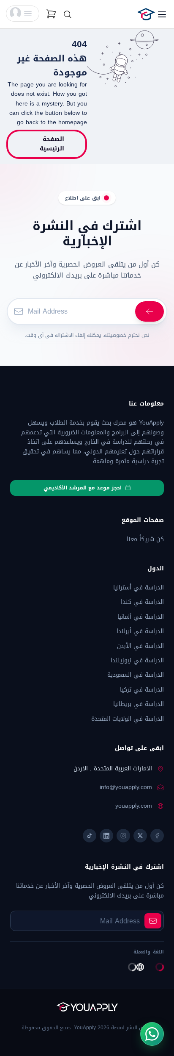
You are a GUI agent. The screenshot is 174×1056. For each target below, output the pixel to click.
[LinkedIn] (106, 835)
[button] (22, 13)
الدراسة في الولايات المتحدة (127, 719)
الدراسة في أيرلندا (140, 631)
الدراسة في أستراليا (138, 587)
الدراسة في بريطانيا (138, 704)
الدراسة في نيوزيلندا (137, 660)
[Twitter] (140, 835)
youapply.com (133, 806)
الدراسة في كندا (142, 602)
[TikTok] (89, 835)
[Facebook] (157, 835)
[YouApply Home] (134, 14)
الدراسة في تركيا (142, 689)
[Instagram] (123, 835)
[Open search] (67, 14)
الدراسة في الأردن (140, 646)
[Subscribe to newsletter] (152, 920)
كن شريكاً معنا (145, 539)
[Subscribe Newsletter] (149, 311)
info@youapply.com (126, 787)
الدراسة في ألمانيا (140, 616)
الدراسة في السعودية (135, 675)
